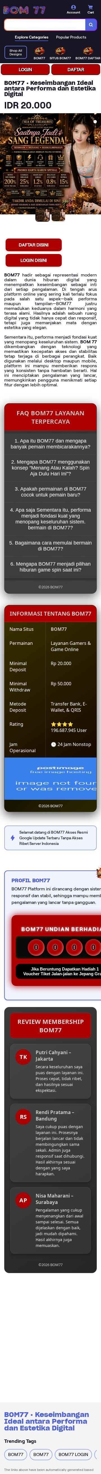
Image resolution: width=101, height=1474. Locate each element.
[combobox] (45, 24)
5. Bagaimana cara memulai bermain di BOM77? (50, 546)
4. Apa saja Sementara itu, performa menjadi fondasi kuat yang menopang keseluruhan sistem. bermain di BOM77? (50, 518)
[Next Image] (96, 164)
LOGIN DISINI (33, 260)
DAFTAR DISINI (34, 244)
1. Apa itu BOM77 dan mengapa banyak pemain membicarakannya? (50, 444)
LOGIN (25, 69)
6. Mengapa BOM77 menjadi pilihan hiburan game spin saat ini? (50, 567)
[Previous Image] (4, 164)
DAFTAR (76, 69)
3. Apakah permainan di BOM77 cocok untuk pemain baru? (50, 492)
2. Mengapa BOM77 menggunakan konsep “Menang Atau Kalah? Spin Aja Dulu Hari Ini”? (50, 468)
